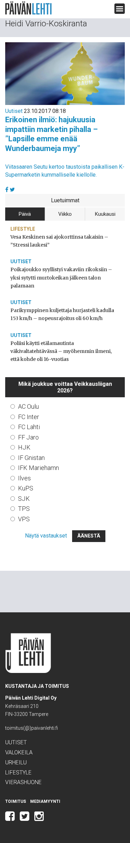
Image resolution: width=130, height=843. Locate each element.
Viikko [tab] (65, 214)
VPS (24, 519)
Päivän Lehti (28, 8)
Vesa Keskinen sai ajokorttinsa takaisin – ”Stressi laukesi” (59, 241)
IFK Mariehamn (38, 467)
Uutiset (14, 111)
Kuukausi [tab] (105, 214)
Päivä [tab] (25, 214)
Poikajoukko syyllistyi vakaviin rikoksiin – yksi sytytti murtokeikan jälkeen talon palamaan (61, 277)
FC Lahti (29, 427)
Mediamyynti (45, 801)
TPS (24, 508)
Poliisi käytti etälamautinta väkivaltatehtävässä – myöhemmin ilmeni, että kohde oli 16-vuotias (61, 351)
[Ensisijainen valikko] (119, 8)
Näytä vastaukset (46, 535)
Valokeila (19, 752)
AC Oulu (28, 406)
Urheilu (16, 762)
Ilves (24, 478)
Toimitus (15, 801)
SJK (24, 498)
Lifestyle (22, 229)
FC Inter (28, 416)
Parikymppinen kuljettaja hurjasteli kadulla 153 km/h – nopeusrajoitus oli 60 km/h (62, 314)
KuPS (25, 488)
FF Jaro (28, 437)
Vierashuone (23, 782)
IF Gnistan (31, 457)
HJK (24, 447)
